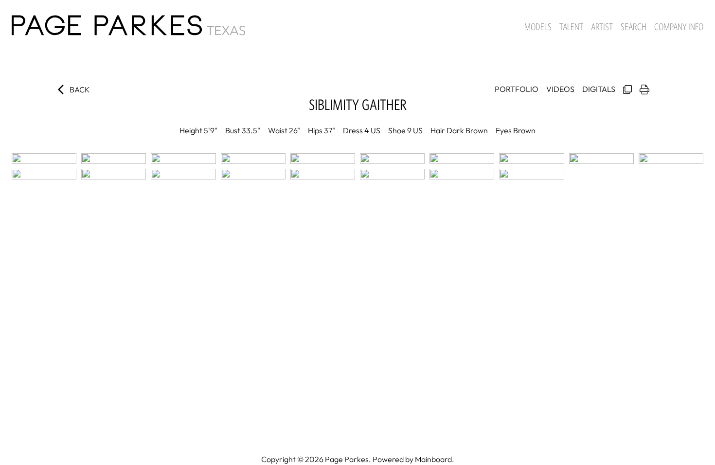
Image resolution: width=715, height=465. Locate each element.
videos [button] (560, 89)
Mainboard (433, 459)
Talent (571, 27)
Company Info (678, 27)
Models (538, 27)
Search (633, 27)
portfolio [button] (516, 89)
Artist (602, 27)
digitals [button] (598, 89)
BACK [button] (80, 89)
